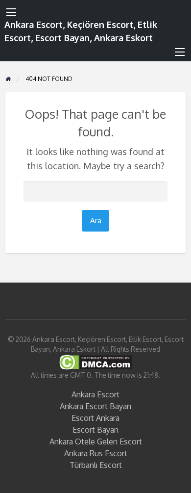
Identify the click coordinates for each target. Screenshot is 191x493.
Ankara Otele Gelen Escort (95, 441)
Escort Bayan (95, 430)
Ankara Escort (95, 394)
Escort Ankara (95, 418)
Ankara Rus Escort (95, 453)
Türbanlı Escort (96, 465)
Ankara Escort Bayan (95, 406)
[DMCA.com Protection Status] (95, 361)
